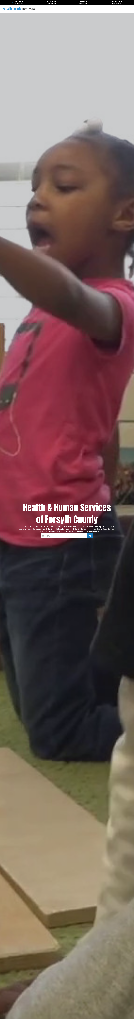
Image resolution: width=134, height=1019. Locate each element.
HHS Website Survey (119, 9)
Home (107, 9)
